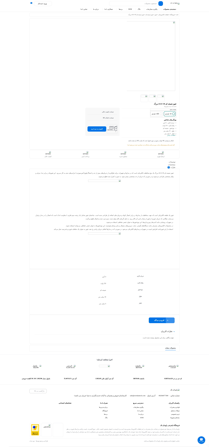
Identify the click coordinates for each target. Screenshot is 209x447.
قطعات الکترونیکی (163, 14)
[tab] (105, 162)
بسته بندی (173, 109)
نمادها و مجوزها (175, 417)
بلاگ (106, 417)
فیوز (156, 14)
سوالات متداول (175, 411)
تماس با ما (140, 411)
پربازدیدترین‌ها (103, 407)
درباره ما (141, 414)
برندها (106, 414)
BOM (142, 417)
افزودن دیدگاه (159, 320)
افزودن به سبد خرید (97, 129)
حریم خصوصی (175, 414)
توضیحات (172, 162)
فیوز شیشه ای (149, 14)
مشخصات (171, 165)
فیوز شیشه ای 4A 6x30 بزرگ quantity (112, 128)
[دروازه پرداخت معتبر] (35, 435)
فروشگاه (172, 14)
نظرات (171, 167)
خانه (177, 14)
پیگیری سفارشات (138, 407)
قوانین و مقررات (175, 407)
